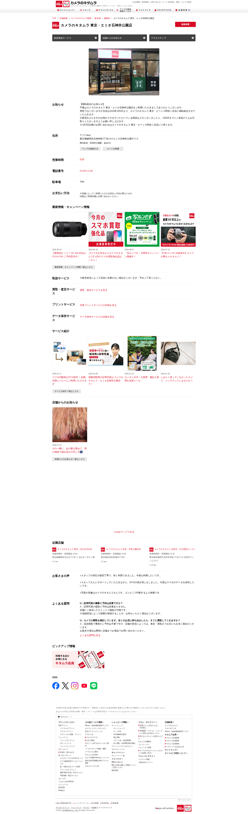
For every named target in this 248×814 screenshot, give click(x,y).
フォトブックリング (67, 746)
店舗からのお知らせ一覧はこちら (70, 459)
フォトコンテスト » (146, 756)
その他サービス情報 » (94, 722)
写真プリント (63, 725)
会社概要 (136, 2)
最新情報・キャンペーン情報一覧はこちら (74, 267)
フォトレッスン (144, 745)
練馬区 (107, 18)
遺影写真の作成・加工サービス (71, 773)
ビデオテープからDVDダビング (71, 758)
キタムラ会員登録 (172, 738)
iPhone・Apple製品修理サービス (97, 725)
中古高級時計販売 (119, 734)
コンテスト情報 (144, 759)
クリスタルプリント (67, 728)
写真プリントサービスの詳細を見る (98, 305)
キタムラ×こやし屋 (92, 766)
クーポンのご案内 (91, 752)
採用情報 (145, 2)
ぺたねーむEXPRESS (66, 782)
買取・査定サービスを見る (93, 290)
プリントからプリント (68, 770)
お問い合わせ (156, 2)
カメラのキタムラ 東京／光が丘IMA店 (74, 549)
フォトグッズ (63, 785)
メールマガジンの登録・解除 (95, 749)
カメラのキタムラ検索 (81, 18)
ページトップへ (185, 800)
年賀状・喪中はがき (67, 752)
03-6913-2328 (86, 171)
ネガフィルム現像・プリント (70, 734)
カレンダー (62, 779)
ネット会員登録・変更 (170, 2)
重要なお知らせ (117, 762)
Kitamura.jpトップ (66, 717)
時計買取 (116, 737)
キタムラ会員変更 (172, 741)
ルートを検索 (113, 149)
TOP (54, 18)
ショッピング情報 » (120, 722)
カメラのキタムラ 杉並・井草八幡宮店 (123, 549)
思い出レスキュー (64, 755)
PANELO (61, 790)
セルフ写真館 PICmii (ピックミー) (97, 758)
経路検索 (185, 24)
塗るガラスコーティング (94, 731)
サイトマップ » (171, 750)
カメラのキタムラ (171, 725)
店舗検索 (64, 18)
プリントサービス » (66, 722)
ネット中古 (117, 731)
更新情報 (115, 770)
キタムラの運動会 (144, 742)
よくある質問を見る (90, 635)
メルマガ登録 (186, 2)
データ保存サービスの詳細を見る (97, 317)
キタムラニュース (118, 749)
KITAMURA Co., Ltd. (70, 810)
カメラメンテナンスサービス (95, 728)
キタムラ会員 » (171, 734)
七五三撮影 (90, 740)
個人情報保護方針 (64, 803)
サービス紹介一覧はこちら (67, 391)
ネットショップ (117, 725)
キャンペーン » (118, 752)
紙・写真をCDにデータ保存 (70, 767)
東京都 (98, 18)
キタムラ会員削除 (172, 744)
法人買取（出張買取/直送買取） (124, 743)
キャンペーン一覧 (118, 756)
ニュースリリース (81, 803)
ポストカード (63, 749)
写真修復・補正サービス (69, 776)
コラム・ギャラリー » (147, 722)
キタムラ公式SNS (91, 755)
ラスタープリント (66, 731)
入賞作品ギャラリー (145, 762)
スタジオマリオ (92, 737)
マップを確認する (90, 149)
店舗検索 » (169, 722)
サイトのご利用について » (176, 753)
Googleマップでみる (124, 532)
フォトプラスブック (67, 740)
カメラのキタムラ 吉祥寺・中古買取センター (175, 549)
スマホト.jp (89, 734)
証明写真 (61, 787)
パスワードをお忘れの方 (175, 747)
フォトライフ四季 (144, 748)
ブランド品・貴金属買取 (122, 740)
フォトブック (63, 737)
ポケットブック (65, 743)
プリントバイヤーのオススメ (122, 746)
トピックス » (117, 759)
